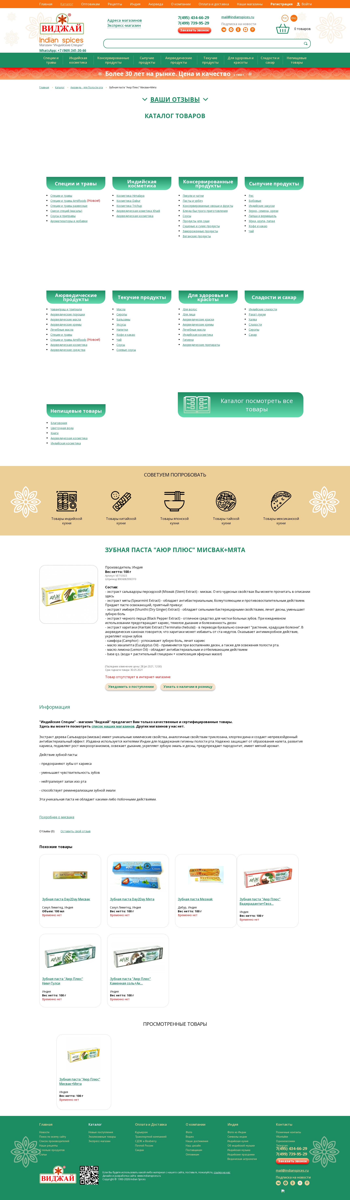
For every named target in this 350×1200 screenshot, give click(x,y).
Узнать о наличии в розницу (187, 686)
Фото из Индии (236, 1132)
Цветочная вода (62, 428)
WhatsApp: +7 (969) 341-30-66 (62, 50)
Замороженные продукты (200, 231)
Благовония (59, 423)
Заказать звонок (194, 30)
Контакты (284, 1124)
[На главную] (62, 34)
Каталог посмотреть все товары (257, 404)
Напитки (122, 329)
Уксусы (121, 324)
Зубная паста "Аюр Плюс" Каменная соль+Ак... (130, 981)
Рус (285, 18)
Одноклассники (285, 1141)
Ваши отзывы (175, 99)
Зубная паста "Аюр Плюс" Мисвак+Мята (79, 1081)
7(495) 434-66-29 (193, 17)
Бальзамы (123, 319)
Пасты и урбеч (193, 201)
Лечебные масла (61, 329)
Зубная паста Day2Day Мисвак (66, 899)
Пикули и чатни (193, 196)
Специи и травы (61, 196)
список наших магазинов (113, 726)
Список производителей (54, 1141)
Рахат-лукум (257, 314)
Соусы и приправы (63, 216)
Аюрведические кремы (65, 324)
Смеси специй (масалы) (66, 211)
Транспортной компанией (150, 1136)
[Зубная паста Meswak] (206, 875)
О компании (181, 4)
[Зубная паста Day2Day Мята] (138, 875)
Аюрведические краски (198, 319)
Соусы (187, 216)
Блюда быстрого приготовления (205, 211)
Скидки (139, 1150)
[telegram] (231, 29)
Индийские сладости (263, 309)
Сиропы (121, 314)
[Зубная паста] (268, 875)
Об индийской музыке (241, 1145)
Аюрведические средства (67, 350)
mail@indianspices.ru (237, 17)
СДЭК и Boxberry (146, 1141)
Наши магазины (249, 4)
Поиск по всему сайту (52, 1136)
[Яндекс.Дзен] (245, 29)
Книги (55, 433)
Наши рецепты (48, 1145)
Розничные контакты (288, 1132)
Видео (190, 1136)
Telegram (282, 1145)
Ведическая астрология (242, 1159)
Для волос (190, 309)
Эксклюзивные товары (102, 1136)
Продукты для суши (196, 221)
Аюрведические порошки (67, 314)
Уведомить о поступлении (131, 686)
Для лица (189, 314)
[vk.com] (223, 29)
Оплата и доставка (214, 4)
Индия (135, 4)
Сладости (255, 324)
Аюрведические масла (65, 319)
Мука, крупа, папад (262, 221)
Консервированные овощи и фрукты (208, 206)
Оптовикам (90, 4)
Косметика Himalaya (130, 196)
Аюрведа (155, 4)
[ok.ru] (238, 29)
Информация (54, 706)
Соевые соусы (126, 350)
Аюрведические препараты (201, 345)
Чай (251, 231)
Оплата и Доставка (151, 1124)
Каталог (66, 4)
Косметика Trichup (129, 206)
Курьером (141, 1132)
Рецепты (115, 4)
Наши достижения (197, 1141)
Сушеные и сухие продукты (201, 226)
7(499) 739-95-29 (193, 23)
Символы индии (237, 1136)
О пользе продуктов (52, 1150)
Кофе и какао (258, 226)
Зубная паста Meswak (195, 899)
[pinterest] (252, 29)
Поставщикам (194, 1150)
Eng (293, 18)
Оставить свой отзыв (76, 831)
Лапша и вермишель (262, 216)
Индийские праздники (241, 1154)
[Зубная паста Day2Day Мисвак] (70, 875)
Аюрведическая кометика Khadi (138, 211)
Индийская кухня (237, 1141)
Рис (251, 196)
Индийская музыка (238, 1150)
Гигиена (188, 340)
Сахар (253, 335)
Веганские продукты (197, 236)
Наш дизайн (193, 1145)
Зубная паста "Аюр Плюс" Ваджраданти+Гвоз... (260, 901)
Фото (189, 1132)
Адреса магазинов (124, 20)
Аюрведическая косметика (134, 216)
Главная (45, 4)
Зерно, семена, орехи (263, 211)
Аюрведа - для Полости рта (86, 87)
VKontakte (282, 1136)
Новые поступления (101, 1132)
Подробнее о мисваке (56, 817)
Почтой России (144, 1145)
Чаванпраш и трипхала (66, 309)
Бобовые (255, 201)
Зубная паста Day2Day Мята (132, 899)
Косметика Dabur (128, 201)
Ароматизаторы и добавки (69, 221)
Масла (120, 309)
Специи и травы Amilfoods (68, 201)
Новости (44, 1132)
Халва (253, 319)
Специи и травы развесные (69, 206)
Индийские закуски (262, 206)
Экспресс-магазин (124, 25)
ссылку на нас (222, 1172)
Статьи (43, 1154)
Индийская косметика (198, 335)
